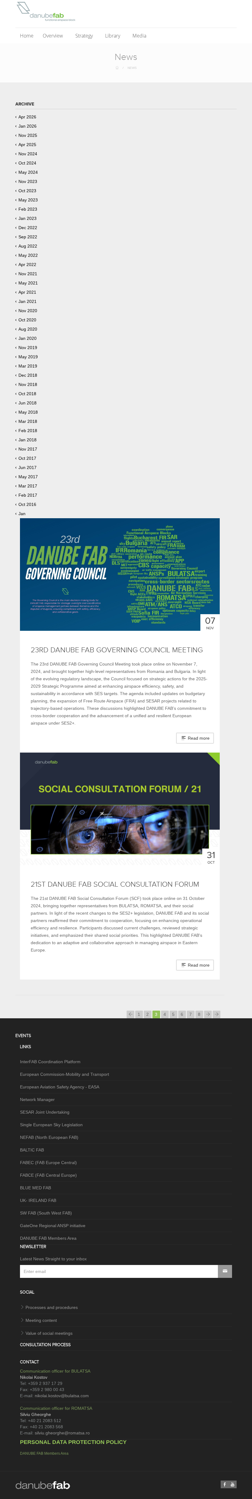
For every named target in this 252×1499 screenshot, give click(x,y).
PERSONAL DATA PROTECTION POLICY (73, 1442)
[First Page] (130, 1014)
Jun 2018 (27, 402)
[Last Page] (216, 1014)
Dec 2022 (27, 227)
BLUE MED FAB (35, 1187)
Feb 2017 (27, 495)
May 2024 (28, 172)
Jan (22, 513)
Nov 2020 (27, 310)
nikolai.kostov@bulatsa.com (62, 1395)
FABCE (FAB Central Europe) (48, 1175)
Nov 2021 (27, 273)
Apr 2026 (27, 116)
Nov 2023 (27, 181)
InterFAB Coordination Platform (50, 1061)
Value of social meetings (49, 1333)
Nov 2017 (27, 449)
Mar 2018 (27, 421)
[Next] (208, 1014)
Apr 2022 (27, 264)
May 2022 (28, 255)
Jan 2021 (27, 301)
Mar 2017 (27, 485)
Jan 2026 (27, 126)
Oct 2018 (27, 393)
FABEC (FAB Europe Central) (48, 1162)
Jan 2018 (27, 439)
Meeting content (41, 1320)
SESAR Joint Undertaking (44, 1112)
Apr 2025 (27, 144)
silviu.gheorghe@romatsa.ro (62, 1432)
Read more (198, 738)
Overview (53, 35)
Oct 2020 (27, 319)
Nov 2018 (27, 384)
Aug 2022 (27, 246)
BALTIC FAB (32, 1149)
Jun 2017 (27, 467)
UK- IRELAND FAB (38, 1200)
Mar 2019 (27, 366)
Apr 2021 (27, 292)
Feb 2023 (27, 209)
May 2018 (28, 412)
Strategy (84, 35)
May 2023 (28, 199)
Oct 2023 (27, 190)
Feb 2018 (27, 430)
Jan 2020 (27, 338)
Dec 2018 (27, 375)
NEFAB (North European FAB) (49, 1137)
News (132, 68)
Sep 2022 (27, 236)
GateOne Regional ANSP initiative (52, 1225)
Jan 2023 (27, 218)
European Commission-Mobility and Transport (64, 1074)
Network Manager (37, 1099)
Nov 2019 (27, 347)
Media (140, 35)
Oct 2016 (27, 504)
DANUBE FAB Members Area (48, 1238)
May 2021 (28, 282)
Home (26, 35)
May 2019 (28, 356)
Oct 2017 (27, 458)
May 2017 (28, 476)
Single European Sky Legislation (51, 1124)
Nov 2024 (27, 153)
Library (113, 35)
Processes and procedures (52, 1307)
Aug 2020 (27, 329)
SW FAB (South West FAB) (46, 1213)
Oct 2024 (27, 163)
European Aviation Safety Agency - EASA (59, 1086)
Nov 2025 (27, 135)
